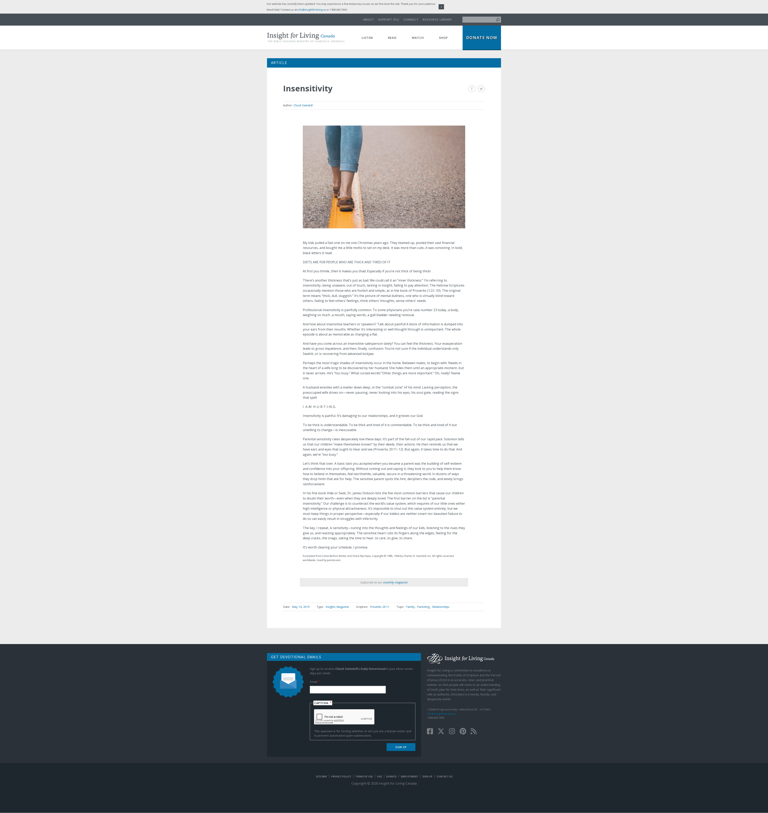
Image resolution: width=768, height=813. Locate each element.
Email (313, 682)
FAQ (379, 776)
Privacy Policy (341, 776)
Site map (321, 776)
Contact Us (444, 776)
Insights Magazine (337, 607)
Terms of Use (364, 776)
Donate (391, 776)
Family (410, 607)
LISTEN (367, 38)
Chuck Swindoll (303, 105)
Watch (418, 38)
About (368, 19)
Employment (409, 776)
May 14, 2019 (301, 607)
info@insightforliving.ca (441, 713)
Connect (411, 19)
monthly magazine (395, 582)
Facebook (472, 88)
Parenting (423, 607)
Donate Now (481, 37)
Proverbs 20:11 (379, 607)
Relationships (440, 607)
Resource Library (437, 19)
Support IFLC (388, 19)
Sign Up (427, 776)
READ (392, 38)
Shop (443, 38)
